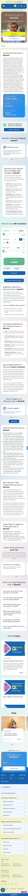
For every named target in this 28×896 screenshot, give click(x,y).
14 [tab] (23, 576)
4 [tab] (16, 159)
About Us (3, 775)
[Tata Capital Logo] (6, 860)
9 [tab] (16, 576)
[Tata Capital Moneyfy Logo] (6, 871)
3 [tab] (14, 159)
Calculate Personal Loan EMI (14, 280)
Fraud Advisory (20, 888)
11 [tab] (19, 576)
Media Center (22, 775)
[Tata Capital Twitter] (6, 884)
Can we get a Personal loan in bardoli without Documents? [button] (12, 620)
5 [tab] (10, 576)
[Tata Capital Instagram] (9, 884)
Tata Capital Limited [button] (8, 825)
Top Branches (6, 815)
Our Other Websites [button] (7, 812)
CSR (2, 778)
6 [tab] (11, 576)
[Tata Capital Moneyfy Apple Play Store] (18, 875)
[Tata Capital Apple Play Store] (18, 864)
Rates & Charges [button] (6, 852)
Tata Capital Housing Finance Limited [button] (12, 828)
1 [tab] (11, 159)
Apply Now (14, 34)
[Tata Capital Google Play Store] (6, 864)
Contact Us (21, 778)
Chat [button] (23, 892)
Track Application (14, 38)
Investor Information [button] (8, 805)
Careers (12, 775)
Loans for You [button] (6, 842)
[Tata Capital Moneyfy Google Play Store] (6, 875)
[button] (4, 6)
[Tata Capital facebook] (2, 884)
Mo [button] (24, 239)
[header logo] (7, 6)
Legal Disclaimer (4, 888)
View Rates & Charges (11, 114)
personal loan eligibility (14, 411)
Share (21, 672)
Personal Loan (8, 10)
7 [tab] (13, 576)
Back (4, 46)
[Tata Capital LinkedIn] (16, 884)
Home (2, 10)
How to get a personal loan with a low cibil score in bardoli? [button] (13, 592)
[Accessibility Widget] (3, 890)
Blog (11, 778)
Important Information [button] (8, 801)
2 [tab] (13, 159)
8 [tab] (14, 576)
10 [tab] (17, 576)
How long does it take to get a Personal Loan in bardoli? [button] (12, 605)
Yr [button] (20, 239)
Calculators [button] (5, 849)
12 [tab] (20, 576)
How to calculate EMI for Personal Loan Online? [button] (13, 627)
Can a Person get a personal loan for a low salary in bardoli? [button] (13, 598)
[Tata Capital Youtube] (13, 884)
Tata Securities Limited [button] (8, 832)
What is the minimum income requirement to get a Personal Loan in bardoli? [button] (12, 613)
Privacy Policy (13, 888)
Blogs (9, 1)
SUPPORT (14, 1)
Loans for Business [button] (7, 845)
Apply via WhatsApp (14, 129)
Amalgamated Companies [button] (9, 808)
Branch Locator (5, 781)
